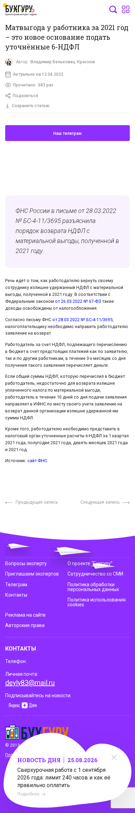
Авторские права (25, 625)
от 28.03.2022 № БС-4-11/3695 (82, 319)
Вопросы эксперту (26, 563)
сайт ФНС (37, 460)
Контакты (16, 595)
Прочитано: (33, 85)
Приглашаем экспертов (32, 574)
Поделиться (25, 95)
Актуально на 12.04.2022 (38, 74)
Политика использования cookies (97, 602)
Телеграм (16, 584)
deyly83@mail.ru (30, 682)
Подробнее (28, 794)
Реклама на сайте (25, 615)
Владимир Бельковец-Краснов (62, 61)
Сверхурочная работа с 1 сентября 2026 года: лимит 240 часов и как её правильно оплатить (63, 777)
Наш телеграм (67, 133)
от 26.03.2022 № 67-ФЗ (78, 301)
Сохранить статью (31, 105)
